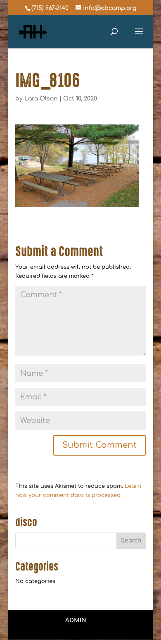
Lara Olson (41, 99)
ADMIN (75, 620)
